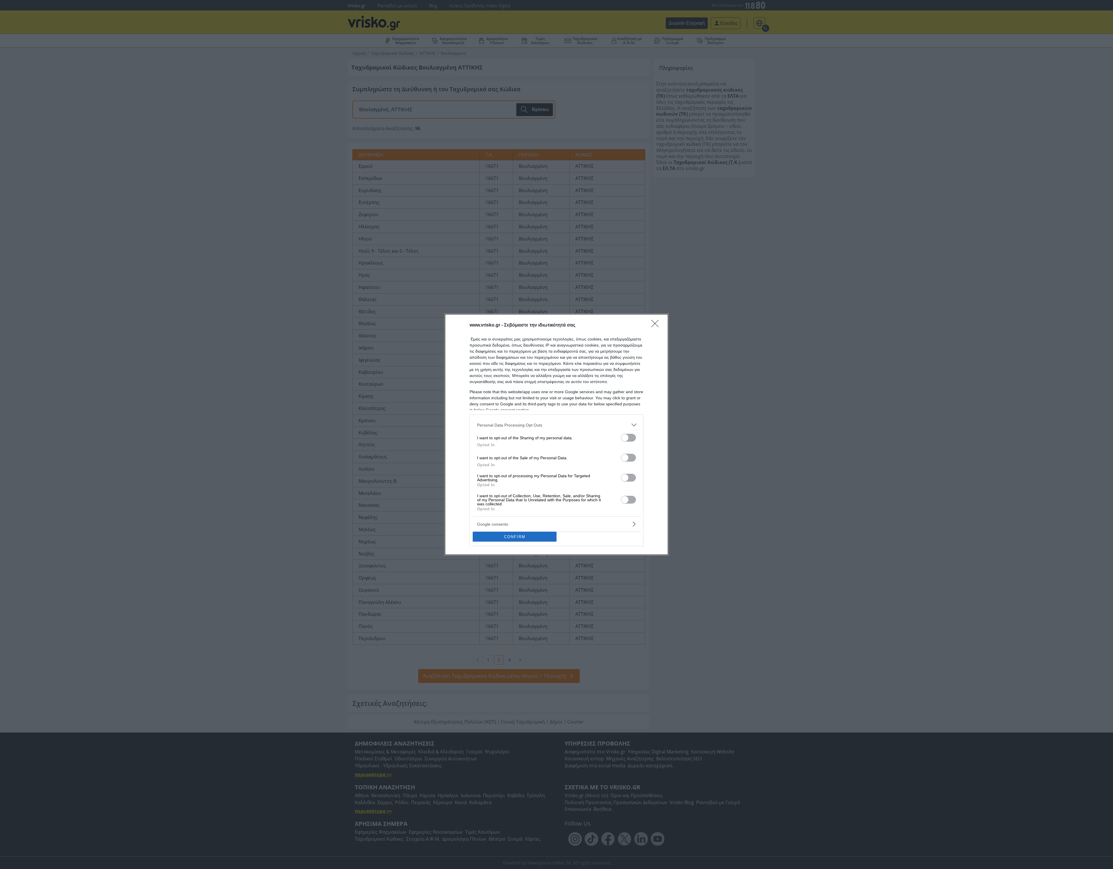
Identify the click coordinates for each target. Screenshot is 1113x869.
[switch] (628, 438)
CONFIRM (514, 537)
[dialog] (556, 434)
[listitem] (556, 425)
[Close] (656, 325)
